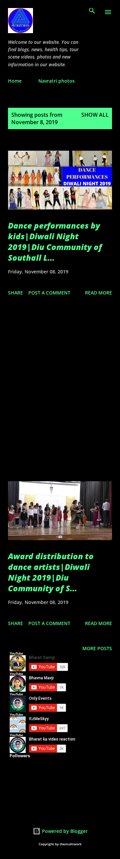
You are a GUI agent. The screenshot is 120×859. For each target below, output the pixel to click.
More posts (97, 648)
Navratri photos (56, 81)
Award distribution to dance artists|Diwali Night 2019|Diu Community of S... (51, 572)
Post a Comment (49, 292)
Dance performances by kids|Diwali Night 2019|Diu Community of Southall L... (55, 241)
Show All (95, 114)
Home (15, 81)
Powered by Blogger (64, 831)
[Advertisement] (60, 387)
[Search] (92, 12)
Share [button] (15, 292)
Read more (98, 292)
